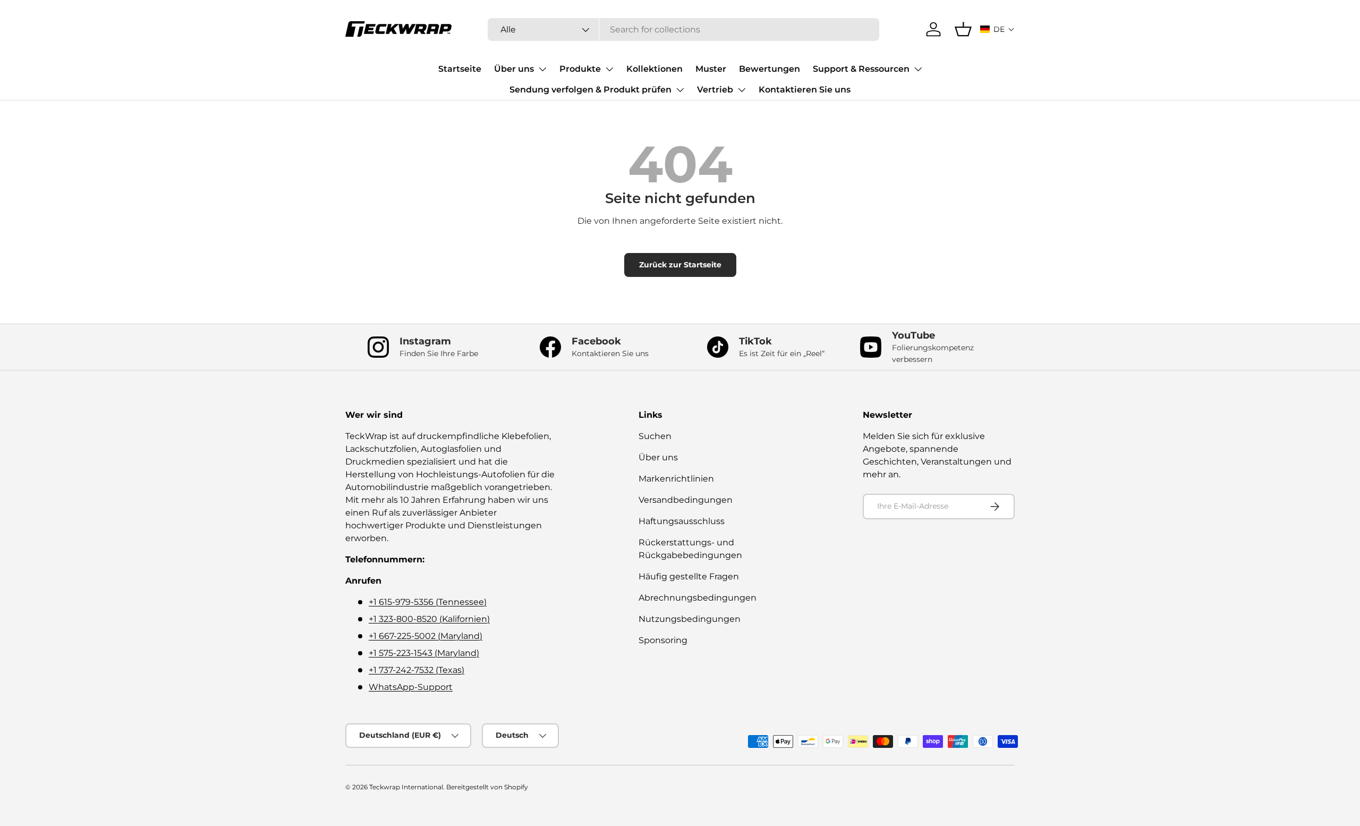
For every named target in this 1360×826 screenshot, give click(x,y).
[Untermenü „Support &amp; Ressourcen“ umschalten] (918, 69)
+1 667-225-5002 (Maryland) (425, 636)
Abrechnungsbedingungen (697, 598)
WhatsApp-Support (411, 687)
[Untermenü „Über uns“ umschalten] (542, 69)
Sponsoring (663, 640)
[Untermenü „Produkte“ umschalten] (609, 69)
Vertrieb (715, 90)
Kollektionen (654, 69)
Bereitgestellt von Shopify (487, 787)
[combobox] (683, 29)
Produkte (580, 69)
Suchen (655, 436)
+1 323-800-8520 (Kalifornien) (429, 619)
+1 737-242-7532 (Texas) (416, 670)
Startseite (459, 69)
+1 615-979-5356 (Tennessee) (428, 602)
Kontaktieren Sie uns (805, 90)
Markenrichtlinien (676, 479)
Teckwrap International (406, 787)
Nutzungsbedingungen (690, 619)
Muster (710, 69)
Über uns (514, 69)
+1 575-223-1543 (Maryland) (424, 653)
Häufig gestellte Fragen (689, 576)
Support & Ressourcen (861, 69)
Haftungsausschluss (682, 521)
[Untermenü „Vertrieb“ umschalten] (741, 89)
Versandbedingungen (686, 500)
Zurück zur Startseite (680, 264)
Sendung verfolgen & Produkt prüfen (590, 90)
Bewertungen (769, 69)
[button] (997, 29)
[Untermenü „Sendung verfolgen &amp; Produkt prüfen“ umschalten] (680, 89)
